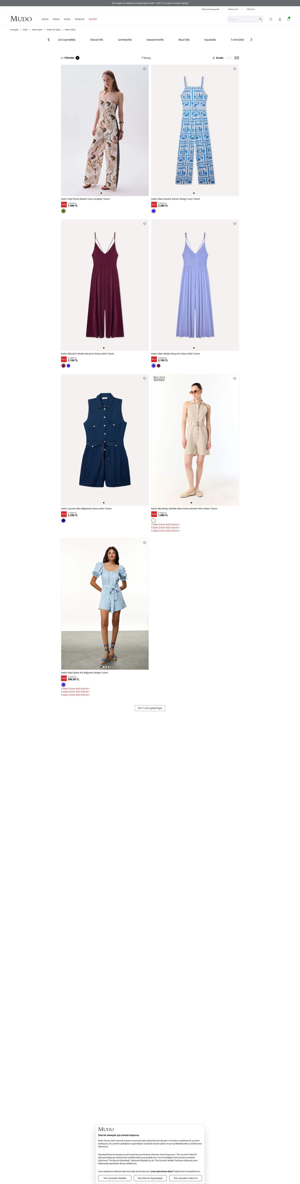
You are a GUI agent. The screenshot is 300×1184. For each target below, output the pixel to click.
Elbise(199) (96, 39)
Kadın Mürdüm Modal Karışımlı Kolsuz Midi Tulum (87, 353)
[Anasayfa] (21, 18)
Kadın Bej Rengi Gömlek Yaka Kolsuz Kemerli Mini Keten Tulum (184, 508)
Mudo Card (233, 9)
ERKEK (56, 19)
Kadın (25, 29)
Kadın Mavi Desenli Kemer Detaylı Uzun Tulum (175, 198)
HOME (67, 19)
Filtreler (71, 58)
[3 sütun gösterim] (229, 57)
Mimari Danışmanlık (210, 9)
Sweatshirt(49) (155, 39)
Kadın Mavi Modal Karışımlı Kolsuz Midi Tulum (175, 353)
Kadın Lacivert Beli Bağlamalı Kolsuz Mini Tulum (86, 508)
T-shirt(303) (237, 39)
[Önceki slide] (48, 40)
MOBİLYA (79, 19)
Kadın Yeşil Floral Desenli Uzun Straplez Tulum (85, 198)
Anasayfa (14, 29)
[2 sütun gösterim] (237, 57)
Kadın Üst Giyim (53, 29)
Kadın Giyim (37, 29)
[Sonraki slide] (251, 40)
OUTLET (93, 19)
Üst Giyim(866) (66, 39)
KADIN (45, 19)
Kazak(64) (210, 39)
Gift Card (251, 9)
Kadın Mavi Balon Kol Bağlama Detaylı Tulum (84, 672)
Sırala (219, 58)
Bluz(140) (184, 39)
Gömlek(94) (125, 39)
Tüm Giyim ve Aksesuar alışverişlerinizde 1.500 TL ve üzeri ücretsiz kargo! (150, 3)
